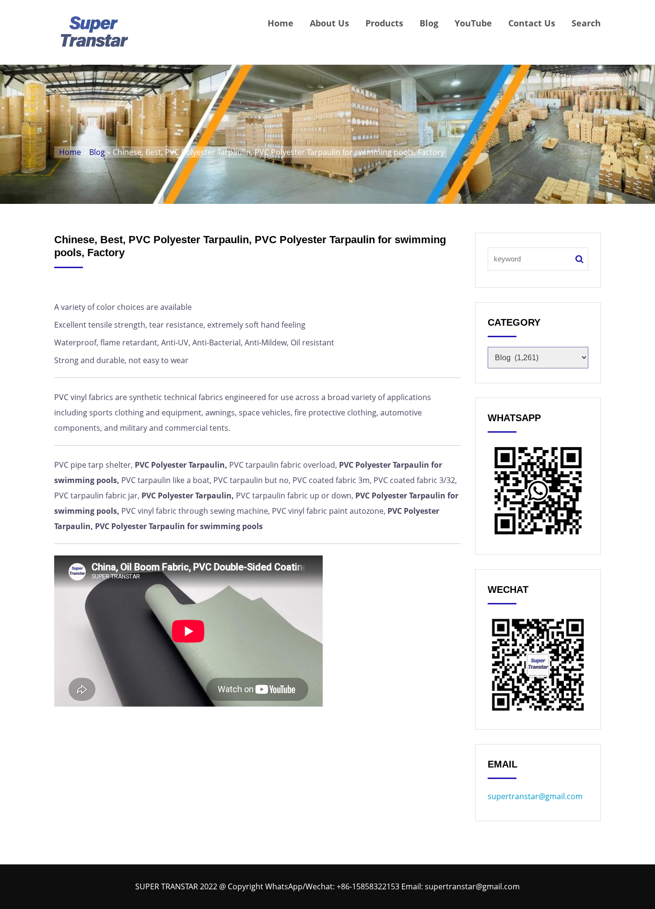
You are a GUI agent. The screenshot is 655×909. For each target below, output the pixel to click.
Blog (429, 23)
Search (586, 23)
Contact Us (531, 23)
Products (384, 23)
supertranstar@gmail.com (535, 796)
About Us (329, 23)
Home (280, 23)
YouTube (473, 23)
